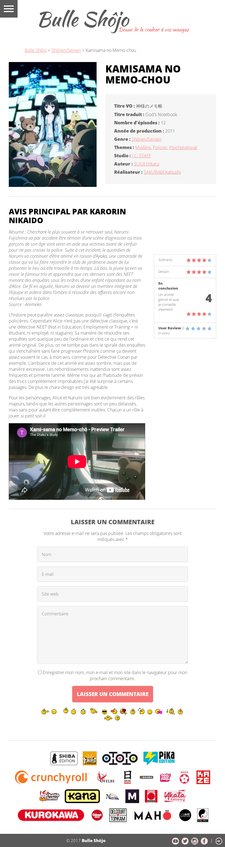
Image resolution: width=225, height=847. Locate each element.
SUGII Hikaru (146, 164)
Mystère (143, 147)
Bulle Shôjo (82, 19)
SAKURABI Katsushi (162, 172)
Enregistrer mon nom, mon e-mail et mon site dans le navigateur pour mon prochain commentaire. (115, 675)
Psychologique (183, 147)
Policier (160, 147)
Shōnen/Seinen (146, 139)
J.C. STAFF (141, 156)
